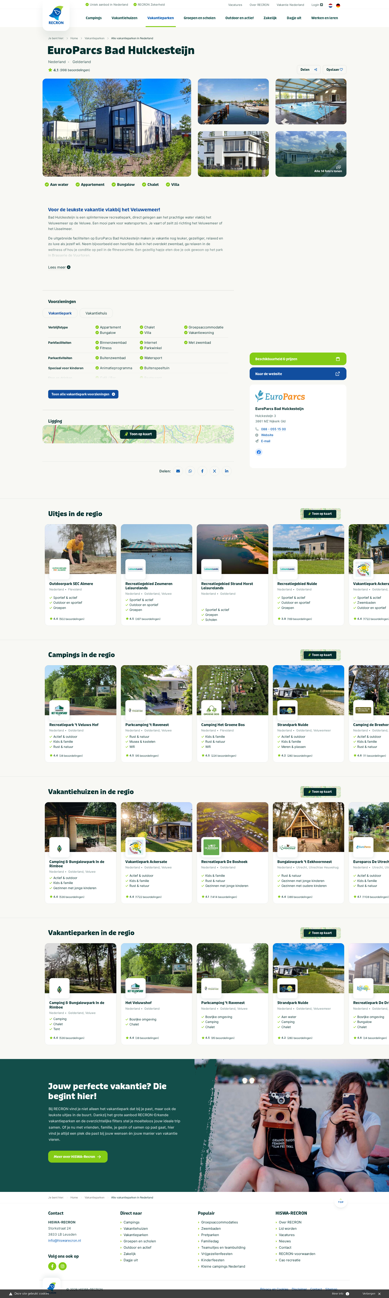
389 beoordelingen (300, 897)
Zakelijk (270, 18)
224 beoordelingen (223, 755)
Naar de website (268, 374)
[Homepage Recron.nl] (52, 1288)
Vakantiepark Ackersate (146, 861)
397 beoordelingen (148, 619)
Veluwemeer (322, 730)
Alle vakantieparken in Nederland (132, 38)
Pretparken (210, 1235)
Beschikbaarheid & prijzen (276, 359)
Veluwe (166, 593)
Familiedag (210, 1241)
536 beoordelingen (72, 897)
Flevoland (75, 589)
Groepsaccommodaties (219, 1222)
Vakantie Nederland (290, 5)
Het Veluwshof (138, 1002)
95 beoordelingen (147, 755)
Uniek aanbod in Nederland (109, 4)
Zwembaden (211, 1228)
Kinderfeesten (212, 1260)
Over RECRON (259, 5)
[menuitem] (94, 18)
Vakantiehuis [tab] (96, 313)
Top (341, 1202)
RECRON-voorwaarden (297, 1254)
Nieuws (285, 1241)
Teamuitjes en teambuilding (223, 1247)
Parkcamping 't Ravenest (147, 724)
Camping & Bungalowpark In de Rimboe (76, 863)
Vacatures (235, 5)
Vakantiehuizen (124, 18)
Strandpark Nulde (292, 724)
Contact (285, 1247)
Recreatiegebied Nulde (297, 583)
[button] (341, 577)
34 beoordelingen (375, 1038)
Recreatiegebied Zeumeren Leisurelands (148, 585)
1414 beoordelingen (223, 897)
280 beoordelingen (300, 755)
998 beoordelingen (75, 70)
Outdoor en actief (239, 18)
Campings (94, 18)
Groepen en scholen (199, 18)
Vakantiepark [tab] (60, 313)
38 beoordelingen (71, 755)
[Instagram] (63, 1266)
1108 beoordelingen (375, 897)
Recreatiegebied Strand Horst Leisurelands (227, 585)
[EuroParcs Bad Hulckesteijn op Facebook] (258, 452)
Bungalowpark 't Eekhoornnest (304, 861)
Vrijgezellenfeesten (217, 1254)
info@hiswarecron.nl (64, 1240)
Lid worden (288, 1228)
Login (315, 5)
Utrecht (301, 867)
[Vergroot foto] (233, 101)
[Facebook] (52, 1266)
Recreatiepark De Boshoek (224, 861)
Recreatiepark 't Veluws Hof (73, 724)
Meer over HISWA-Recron (74, 1157)
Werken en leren (324, 18)
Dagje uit (294, 18)
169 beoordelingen (299, 619)
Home (74, 38)
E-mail (265, 441)
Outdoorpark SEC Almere (71, 583)
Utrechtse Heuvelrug (324, 867)
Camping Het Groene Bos (223, 724)
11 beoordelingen (374, 755)
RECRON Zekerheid (151, 4)
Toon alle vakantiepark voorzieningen (80, 394)
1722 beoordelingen (376, 619)
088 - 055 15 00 (273, 429)
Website (267, 435)
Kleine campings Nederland (223, 1266)
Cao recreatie (290, 1260)
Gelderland (152, 593)
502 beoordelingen (72, 619)
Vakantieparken (160, 18)
